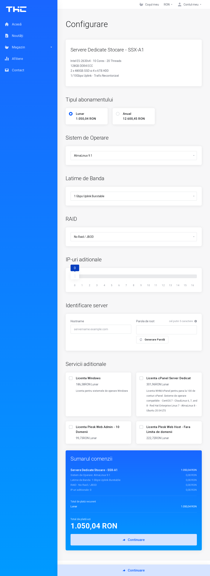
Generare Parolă (155, 339)
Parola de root (145, 321)
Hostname (77, 321)
